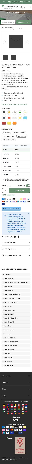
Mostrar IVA (21, 185)
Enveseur (14, 459)
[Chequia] (23, 405)
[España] (19, 407)
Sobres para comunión (10, 342)
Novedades (9, 27)
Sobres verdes (7, 357)
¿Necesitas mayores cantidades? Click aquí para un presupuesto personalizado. (16, 179)
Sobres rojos (7, 353)
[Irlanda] (23, 409)
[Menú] (29, 7)
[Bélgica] (15, 405)
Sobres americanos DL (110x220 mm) (15, 282)
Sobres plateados (8, 349)
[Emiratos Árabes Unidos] (8, 407)
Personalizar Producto (12, 209)
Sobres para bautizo (9, 338)
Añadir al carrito (20, 190)
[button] (25, 7)
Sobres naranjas (8, 330)
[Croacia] (26, 405)
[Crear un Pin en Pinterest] (18, 237)
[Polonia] (26, 411)
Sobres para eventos (10, 346)
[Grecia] (12, 409)
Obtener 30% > (23, 22)
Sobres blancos (8, 290)
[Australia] (8, 405)
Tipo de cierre (7, 361)
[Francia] (8, 409)
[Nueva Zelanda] (19, 411)
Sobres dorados (8, 326)
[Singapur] (19, 413)
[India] (19, 409)
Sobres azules (7, 286)
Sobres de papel (8, 322)
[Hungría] (15, 409)
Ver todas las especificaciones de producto (15, 104)
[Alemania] (4, 405)
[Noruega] (15, 411)
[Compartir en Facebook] (15, 237)
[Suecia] (23, 413)
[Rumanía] (15, 413)
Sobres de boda (8, 314)
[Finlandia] (4, 409)
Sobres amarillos (8, 278)
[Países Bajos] (23, 411)
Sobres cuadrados (9, 310)
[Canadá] (19, 405)
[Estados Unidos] (23, 407)
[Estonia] (26, 407)
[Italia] (4, 411)
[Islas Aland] (26, 409)
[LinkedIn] (18, 420)
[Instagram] (16, 420)
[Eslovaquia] (12, 407)
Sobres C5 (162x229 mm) (11, 294)
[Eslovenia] (15, 407)
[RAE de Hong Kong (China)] (12, 413)
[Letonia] (8, 411)
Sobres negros (7, 334)
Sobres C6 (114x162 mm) (11, 298)
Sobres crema (7, 306)
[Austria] (12, 405)
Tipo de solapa (8, 365)
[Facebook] (14, 420)
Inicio (3, 27)
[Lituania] (12, 411)
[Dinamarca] (4, 407)
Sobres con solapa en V (11, 302)
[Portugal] (8, 413)
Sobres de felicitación (10, 318)
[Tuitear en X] (11, 237)
